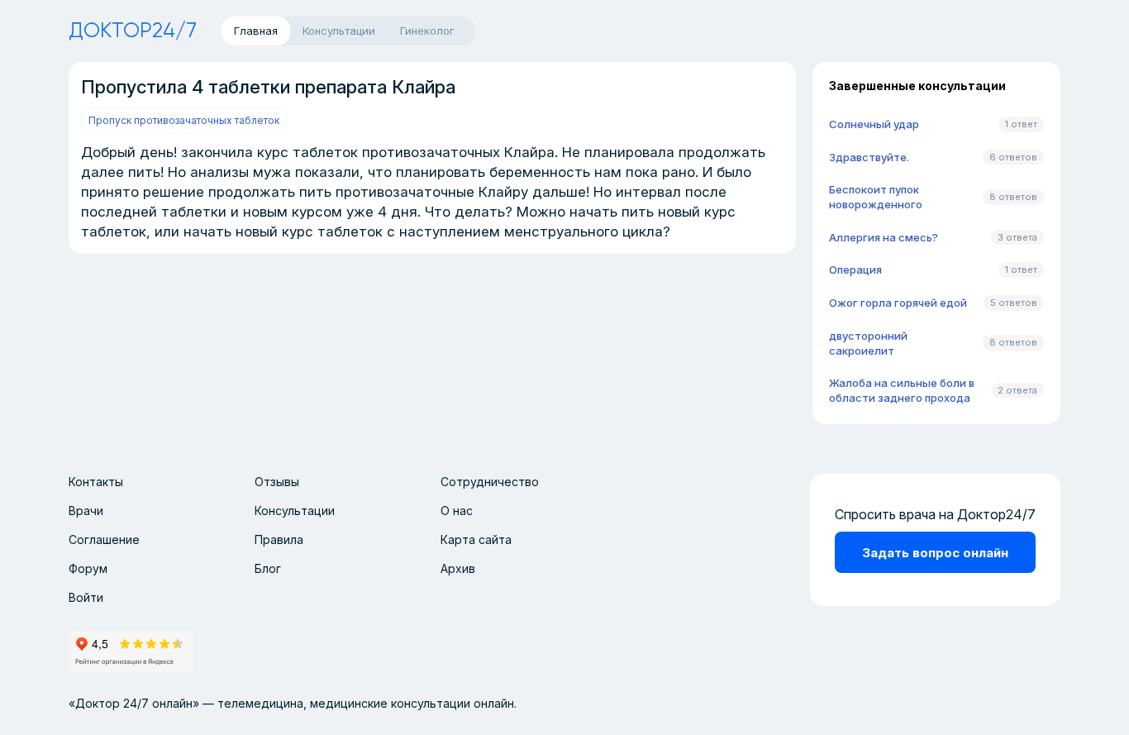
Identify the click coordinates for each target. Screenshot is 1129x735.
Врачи (86, 511)
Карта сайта (476, 539)
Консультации (295, 511)
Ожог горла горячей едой (898, 302)
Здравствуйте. (869, 157)
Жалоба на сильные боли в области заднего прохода (901, 390)
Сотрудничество (490, 482)
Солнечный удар (874, 124)
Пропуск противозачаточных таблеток (183, 120)
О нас (457, 511)
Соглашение (104, 539)
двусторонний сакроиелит (868, 343)
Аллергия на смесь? (883, 237)
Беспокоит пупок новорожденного (875, 197)
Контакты (96, 482)
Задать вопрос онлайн (935, 553)
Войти (86, 597)
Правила (279, 539)
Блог (268, 568)
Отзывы (277, 482)
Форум (88, 568)
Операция (855, 269)
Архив (458, 568)
